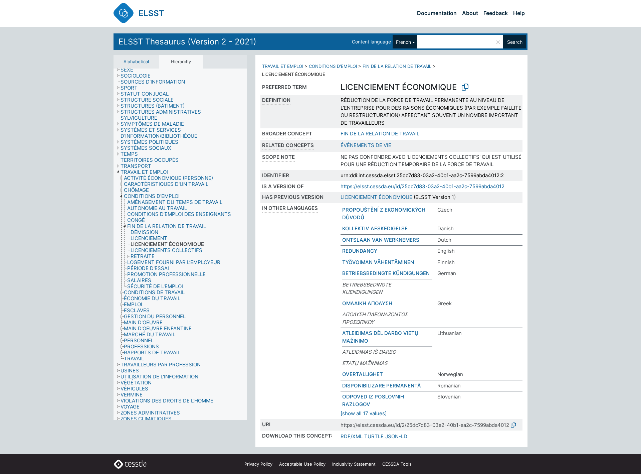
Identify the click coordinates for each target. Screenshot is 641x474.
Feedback (495, 13)
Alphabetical (136, 61)
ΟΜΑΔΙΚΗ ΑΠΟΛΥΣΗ (367, 303)
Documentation (437, 13)
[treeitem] (129, 70)
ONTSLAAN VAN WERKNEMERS (380, 240)
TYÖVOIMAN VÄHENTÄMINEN (378, 262)
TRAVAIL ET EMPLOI (282, 66)
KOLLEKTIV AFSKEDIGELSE (375, 228)
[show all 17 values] (364, 413)
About (470, 13)
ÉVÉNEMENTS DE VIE (366, 145)
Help (519, 13)
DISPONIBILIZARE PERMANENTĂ (381, 385)
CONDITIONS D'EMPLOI (333, 66)
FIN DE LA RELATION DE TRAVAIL (397, 66)
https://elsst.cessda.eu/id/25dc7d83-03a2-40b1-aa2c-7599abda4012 (422, 186)
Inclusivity (354, 464)
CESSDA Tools (397, 464)
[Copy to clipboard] (465, 87)
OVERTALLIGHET (362, 374)
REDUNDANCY (359, 251)
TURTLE (374, 436)
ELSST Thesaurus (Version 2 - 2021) (187, 41)
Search (514, 42)
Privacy (258, 464)
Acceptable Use (302, 464)
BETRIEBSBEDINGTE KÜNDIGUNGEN (386, 273)
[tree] (180, 244)
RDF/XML (352, 436)
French (403, 42)
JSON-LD (396, 436)
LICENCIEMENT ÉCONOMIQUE (376, 197)
